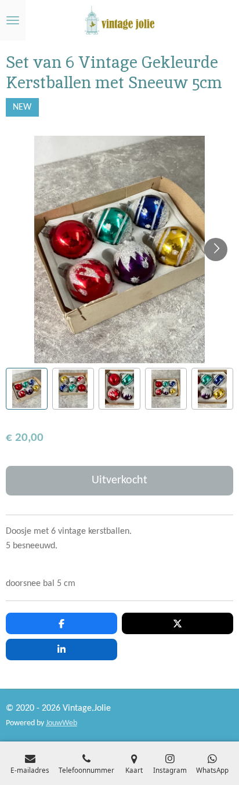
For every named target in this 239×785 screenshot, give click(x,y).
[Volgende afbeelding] (215, 249)
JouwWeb (61, 723)
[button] (27, 389)
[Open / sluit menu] (13, 20)
